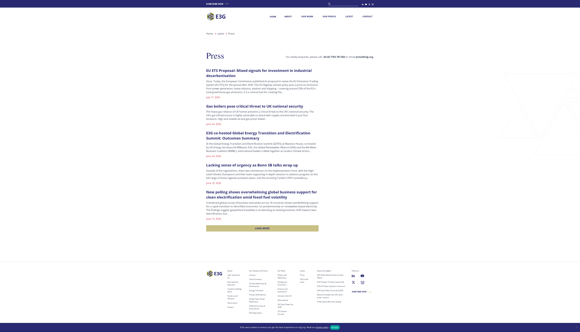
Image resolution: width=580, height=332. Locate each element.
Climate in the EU (285, 296)
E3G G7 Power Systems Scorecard (331, 286)
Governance (232, 303)
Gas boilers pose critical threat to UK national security (254, 106)
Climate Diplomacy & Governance (257, 285)
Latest (349, 16)
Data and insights (324, 271)
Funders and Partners (232, 297)
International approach (232, 283)
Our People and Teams (258, 271)
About (288, 16)
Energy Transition (256, 290)
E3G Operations (255, 313)
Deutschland (283, 300)
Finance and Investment (282, 290)
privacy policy (322, 327)
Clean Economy (255, 279)
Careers (252, 275)
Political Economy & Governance (257, 307)
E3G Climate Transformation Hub (330, 282)
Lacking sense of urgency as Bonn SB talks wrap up (252, 165)
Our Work (307, 16)
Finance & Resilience (257, 294)
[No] (576, 327)
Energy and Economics (282, 283)
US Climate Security (282, 312)
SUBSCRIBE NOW (214, 3)
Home (273, 16)
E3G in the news (304, 280)
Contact (367, 16)
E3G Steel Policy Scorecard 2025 (330, 290)
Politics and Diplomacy (282, 276)
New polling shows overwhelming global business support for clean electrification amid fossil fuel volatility (261, 194)
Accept (335, 327)
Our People (329, 16)
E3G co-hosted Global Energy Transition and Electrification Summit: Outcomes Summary (258, 135)
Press (302, 275)
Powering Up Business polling (329, 301)
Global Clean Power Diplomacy (257, 300)
